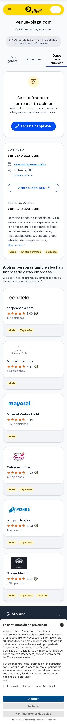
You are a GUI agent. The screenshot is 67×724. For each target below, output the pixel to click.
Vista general (12, 59)
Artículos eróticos (31, 252)
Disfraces (51, 252)
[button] (9, 9)
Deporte (42, 595)
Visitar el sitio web (31, 188)
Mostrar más (22, 175)
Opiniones (34, 59)
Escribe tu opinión (36, 126)
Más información (38, 43)
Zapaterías (26, 330)
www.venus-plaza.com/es (30, 164)
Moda (12, 252)
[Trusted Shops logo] (33, 9)
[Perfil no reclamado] (10, 39)
